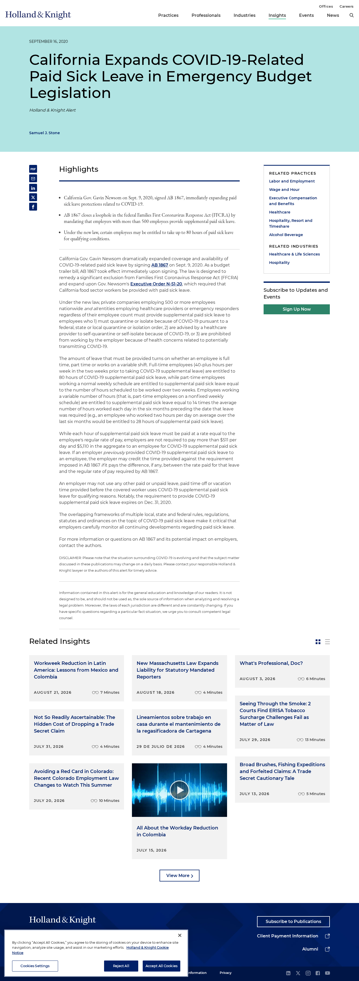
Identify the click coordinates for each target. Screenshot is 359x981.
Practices (168, 15)
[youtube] (327, 973)
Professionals (206, 15)
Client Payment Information (287, 935)
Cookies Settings (34, 966)
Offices (326, 6)
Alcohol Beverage (286, 234)
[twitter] (298, 973)
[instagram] (308, 973)
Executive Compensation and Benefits (293, 201)
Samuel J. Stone (44, 133)
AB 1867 (159, 265)
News (333, 15)
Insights (277, 15)
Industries (244, 15)
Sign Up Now (297, 309)
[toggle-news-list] (327, 641)
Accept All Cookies (161, 966)
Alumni (310, 949)
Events (306, 15)
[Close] (180, 935)
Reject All (121, 966)
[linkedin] (288, 973)
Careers (347, 6)
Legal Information (192, 973)
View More (177, 875)
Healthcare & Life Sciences (294, 254)
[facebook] (318, 973)
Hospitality (279, 262)
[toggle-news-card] (318, 641)
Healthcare (279, 212)
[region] (96, 953)
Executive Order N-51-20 (156, 283)
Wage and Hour (284, 189)
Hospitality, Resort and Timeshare (290, 223)
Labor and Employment (292, 181)
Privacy (226, 973)
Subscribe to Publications (293, 921)
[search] (352, 15)
